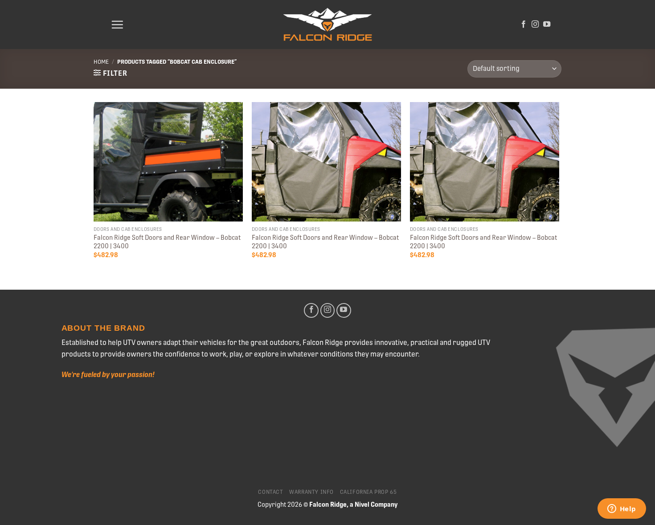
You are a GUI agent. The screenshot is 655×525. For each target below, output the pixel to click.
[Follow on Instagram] (535, 25)
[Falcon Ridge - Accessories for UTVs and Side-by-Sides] (327, 24)
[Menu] (117, 24)
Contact (270, 492)
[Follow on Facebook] (523, 25)
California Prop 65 (368, 492)
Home (101, 61)
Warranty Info (311, 492)
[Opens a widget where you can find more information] (621, 509)
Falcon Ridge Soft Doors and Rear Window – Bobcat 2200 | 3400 (167, 242)
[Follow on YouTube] (546, 25)
